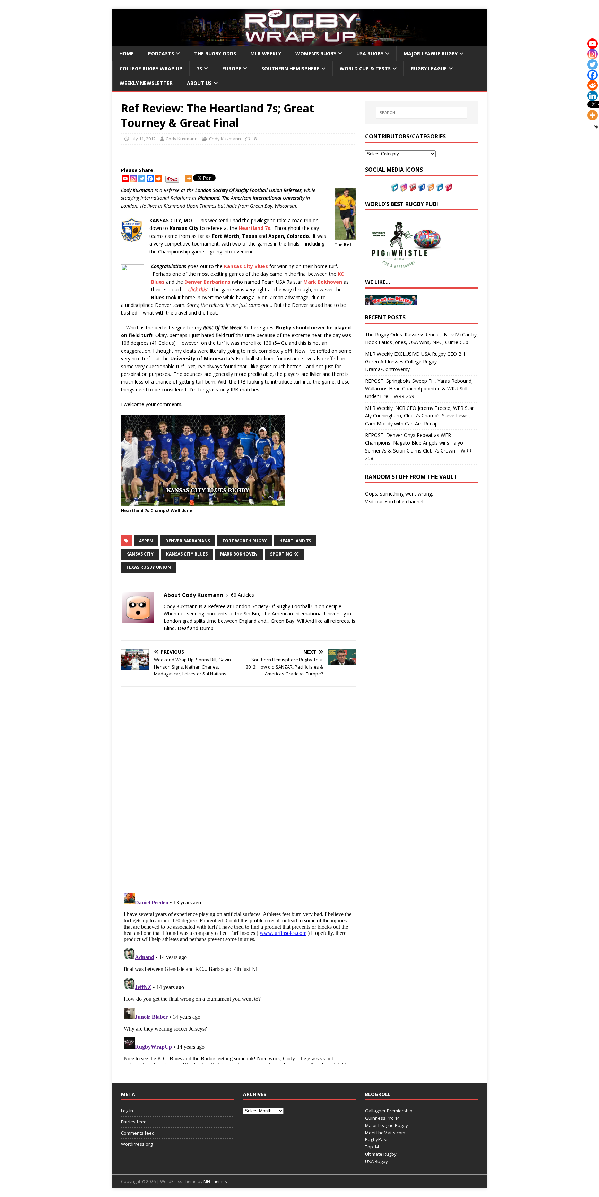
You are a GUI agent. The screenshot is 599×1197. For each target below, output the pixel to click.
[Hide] (596, 127)
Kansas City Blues (187, 554)
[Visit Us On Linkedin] (439, 187)
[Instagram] (133, 178)
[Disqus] (238, 790)
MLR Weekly (265, 53)
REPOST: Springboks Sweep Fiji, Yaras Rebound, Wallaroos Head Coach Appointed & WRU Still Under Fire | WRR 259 (419, 389)
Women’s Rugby (315, 53)
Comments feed (138, 1133)
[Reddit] (158, 178)
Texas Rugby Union (148, 567)
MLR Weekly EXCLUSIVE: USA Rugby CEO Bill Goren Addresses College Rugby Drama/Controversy (415, 362)
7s (199, 68)
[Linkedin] (592, 96)
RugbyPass (377, 1139)
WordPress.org (137, 1144)
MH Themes (215, 1182)
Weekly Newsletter (146, 83)
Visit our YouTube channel (394, 501)
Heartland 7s (295, 541)
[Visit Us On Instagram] (403, 187)
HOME (126, 53)
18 (254, 139)
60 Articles (242, 595)
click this (197, 289)
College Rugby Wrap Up (151, 68)
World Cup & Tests (365, 68)
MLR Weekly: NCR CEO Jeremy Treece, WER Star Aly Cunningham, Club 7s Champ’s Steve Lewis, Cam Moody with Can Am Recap (419, 416)
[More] (188, 178)
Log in (127, 1111)
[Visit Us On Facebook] (421, 187)
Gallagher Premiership (389, 1111)
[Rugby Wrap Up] (299, 42)
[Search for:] (421, 113)
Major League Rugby (430, 53)
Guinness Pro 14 (382, 1118)
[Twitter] (141, 178)
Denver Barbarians (187, 541)
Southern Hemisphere (290, 68)
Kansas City (140, 554)
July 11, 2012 (143, 139)
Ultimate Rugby (381, 1154)
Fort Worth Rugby (245, 541)
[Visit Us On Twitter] (394, 187)
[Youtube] (125, 178)
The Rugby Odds (215, 53)
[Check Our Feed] (430, 187)
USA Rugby (369, 53)
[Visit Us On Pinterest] (448, 187)
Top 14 (372, 1147)
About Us (199, 83)
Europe (231, 68)
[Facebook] (150, 178)
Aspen (146, 541)
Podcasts (161, 53)
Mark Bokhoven (239, 554)
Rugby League (429, 68)
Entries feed (134, 1122)
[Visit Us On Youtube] (412, 187)
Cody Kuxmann (182, 139)
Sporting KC (284, 554)
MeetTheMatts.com (385, 1132)
